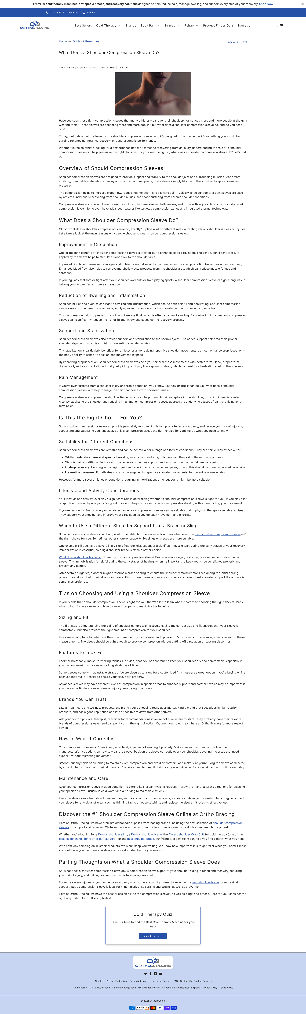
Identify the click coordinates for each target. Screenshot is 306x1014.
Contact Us (74, 12)
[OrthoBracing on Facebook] (150, 974)
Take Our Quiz (153, 936)
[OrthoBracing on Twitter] (145, 974)
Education (244, 25)
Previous (232, 42)
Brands (131, 25)
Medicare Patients (162, 981)
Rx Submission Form (99, 987)
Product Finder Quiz (218, 25)
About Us (99, 981)
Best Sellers (83, 25)
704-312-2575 (56, 12)
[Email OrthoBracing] (160, 974)
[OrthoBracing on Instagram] (155, 974)
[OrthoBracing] (35, 25)
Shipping (195, 987)
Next (243, 42)
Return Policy (80, 987)
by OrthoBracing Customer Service (77, 67)
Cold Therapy (106, 25)
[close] (302, 4)
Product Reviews (202, 981)
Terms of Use (226, 987)
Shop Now (266, 4)
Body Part (148, 25)
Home (63, 41)
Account (90, 12)
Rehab (189, 25)
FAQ (176, 981)
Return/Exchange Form (124, 987)
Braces (170, 25)
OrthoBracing (157, 1000)
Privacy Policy (210, 987)
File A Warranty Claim (149, 987)
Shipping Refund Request (175, 987)
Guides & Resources (86, 41)
